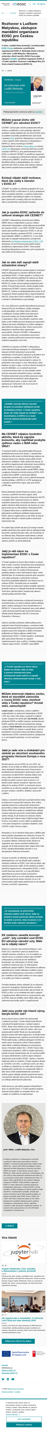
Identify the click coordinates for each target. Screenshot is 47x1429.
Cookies (18, 1392)
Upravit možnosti (12, 1414)
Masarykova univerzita (15, 1389)
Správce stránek (7, 1392)
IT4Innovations (29, 146)
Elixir (12, 138)
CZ (14, 1370)
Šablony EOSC (7, 1370)
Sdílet (10, 1226)
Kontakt (5, 1365)
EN (34, 4)
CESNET (13, 59)
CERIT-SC (6, 149)
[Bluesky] (3, 1379)
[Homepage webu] (14, 4)
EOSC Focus (7, 48)
